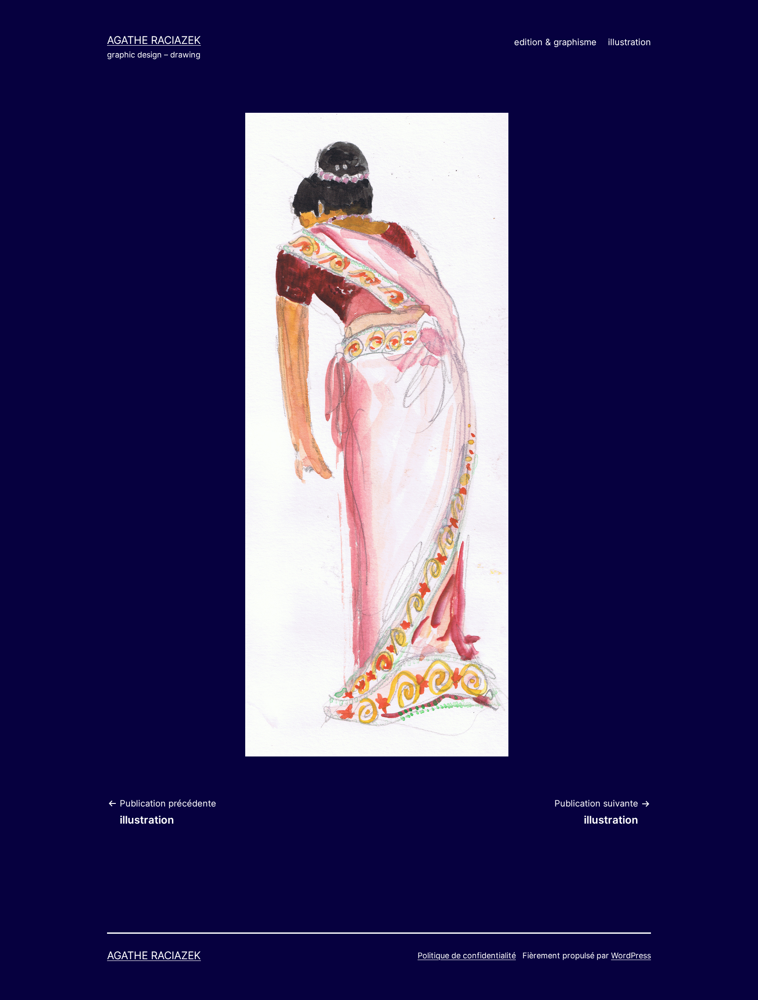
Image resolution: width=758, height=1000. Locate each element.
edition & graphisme (555, 42)
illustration (629, 42)
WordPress (631, 955)
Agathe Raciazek (154, 40)
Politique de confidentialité (467, 955)
